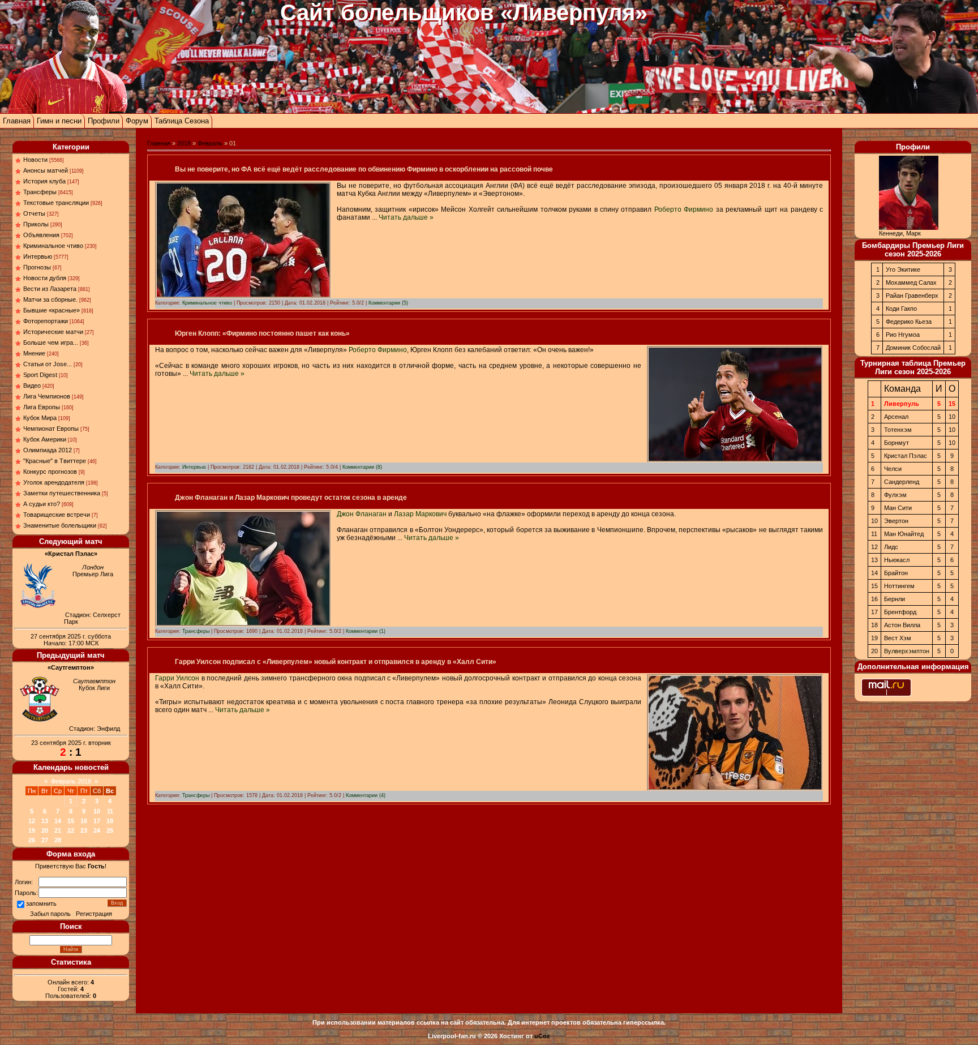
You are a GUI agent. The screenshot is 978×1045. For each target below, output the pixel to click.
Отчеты (34, 213)
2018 (184, 143)
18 (109, 820)
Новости (35, 159)
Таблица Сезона (182, 121)
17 (96, 820)
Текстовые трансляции (56, 202)
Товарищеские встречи (56, 514)
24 (96, 830)
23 (83, 830)
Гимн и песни (59, 121)
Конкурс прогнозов (50, 471)
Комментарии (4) (365, 795)
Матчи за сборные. (50, 299)
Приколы (36, 224)
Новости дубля (44, 278)
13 (44, 820)
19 (31, 830)
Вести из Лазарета (49, 288)
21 (57, 830)
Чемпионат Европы (51, 428)
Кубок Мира (40, 417)
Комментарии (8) (362, 467)
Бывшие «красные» (51, 310)
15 (70, 820)
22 (70, 830)
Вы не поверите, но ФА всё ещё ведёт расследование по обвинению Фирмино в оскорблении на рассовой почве (364, 169)
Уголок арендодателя (53, 482)
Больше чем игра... (50, 342)
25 (109, 830)
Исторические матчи (53, 331)
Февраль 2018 (71, 781)
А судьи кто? (41, 503)
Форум (137, 121)
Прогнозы (37, 267)
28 (57, 840)
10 (96, 811)
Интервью (37, 256)
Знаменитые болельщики (59, 525)
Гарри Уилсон (177, 678)
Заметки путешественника (61, 493)
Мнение (34, 353)
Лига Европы (41, 407)
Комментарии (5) (388, 303)
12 (31, 820)
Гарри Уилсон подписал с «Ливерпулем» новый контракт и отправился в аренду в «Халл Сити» (335, 662)
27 (44, 840)
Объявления (41, 235)
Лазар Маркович (420, 514)
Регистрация (94, 913)
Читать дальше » (406, 217)
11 (110, 811)
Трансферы (40, 192)
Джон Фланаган (362, 514)
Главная (17, 121)
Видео (32, 385)
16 (83, 820)
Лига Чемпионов (46, 396)
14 (57, 820)
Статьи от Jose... (47, 364)
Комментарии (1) (365, 631)
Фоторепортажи (45, 321)
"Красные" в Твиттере (54, 460)
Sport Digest (40, 374)
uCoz (542, 1036)
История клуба (44, 181)
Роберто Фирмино (683, 209)
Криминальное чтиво (53, 245)
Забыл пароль (50, 913)
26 (31, 840)
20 (44, 830)
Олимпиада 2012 (47, 450)
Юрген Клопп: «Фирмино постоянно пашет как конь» (262, 333)
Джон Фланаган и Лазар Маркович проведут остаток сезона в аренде (291, 498)
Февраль (210, 143)
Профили (103, 121)
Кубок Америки (44, 439)
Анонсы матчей (45, 170)
